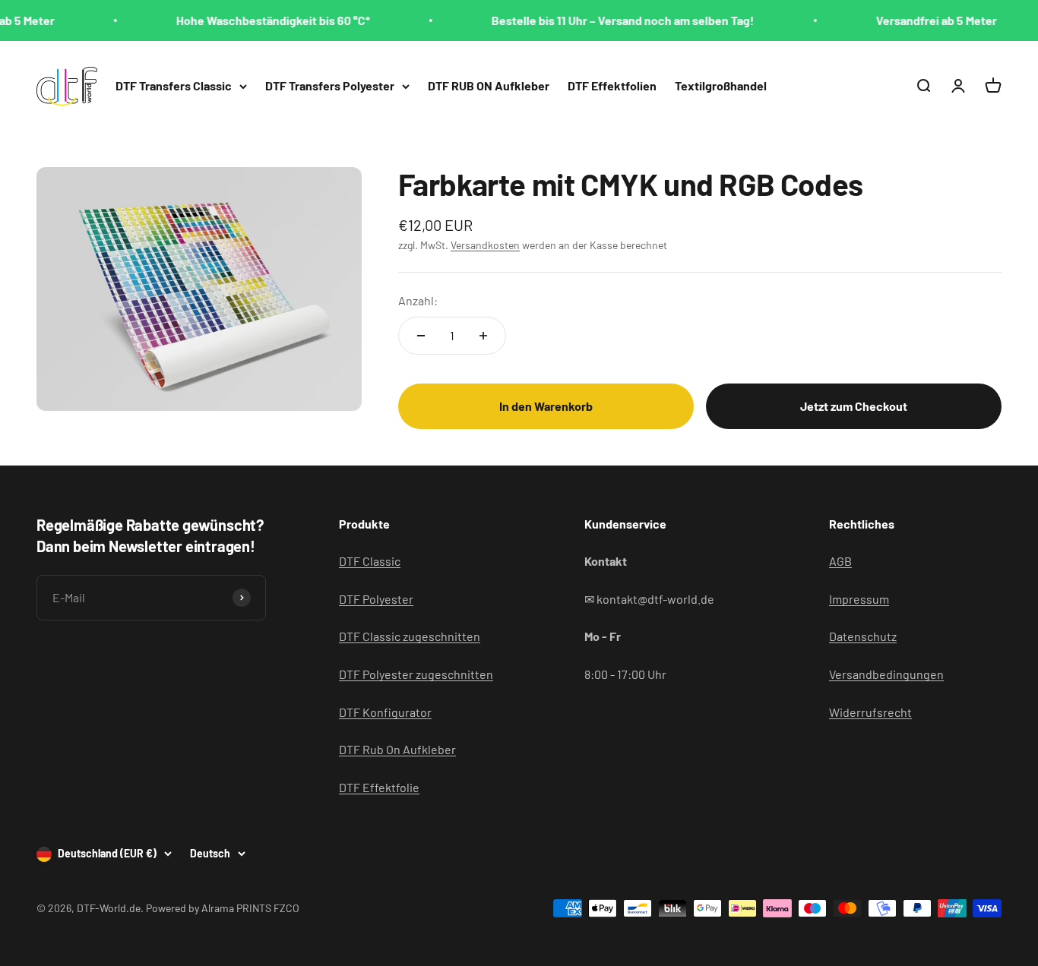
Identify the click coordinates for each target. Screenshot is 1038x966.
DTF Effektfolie (379, 787)
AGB (840, 561)
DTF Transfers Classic (174, 85)
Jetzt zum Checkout (853, 406)
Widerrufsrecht (870, 712)
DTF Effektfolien (612, 85)
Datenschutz (863, 636)
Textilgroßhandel (721, 85)
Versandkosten (485, 244)
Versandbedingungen (886, 674)
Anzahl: (418, 300)
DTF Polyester (376, 599)
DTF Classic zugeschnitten (409, 636)
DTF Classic (369, 561)
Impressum (859, 599)
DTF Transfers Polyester (329, 85)
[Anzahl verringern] (421, 335)
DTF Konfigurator (385, 712)
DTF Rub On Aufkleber (397, 749)
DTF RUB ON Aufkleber (488, 85)
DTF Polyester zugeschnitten (416, 674)
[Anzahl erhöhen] (483, 335)
